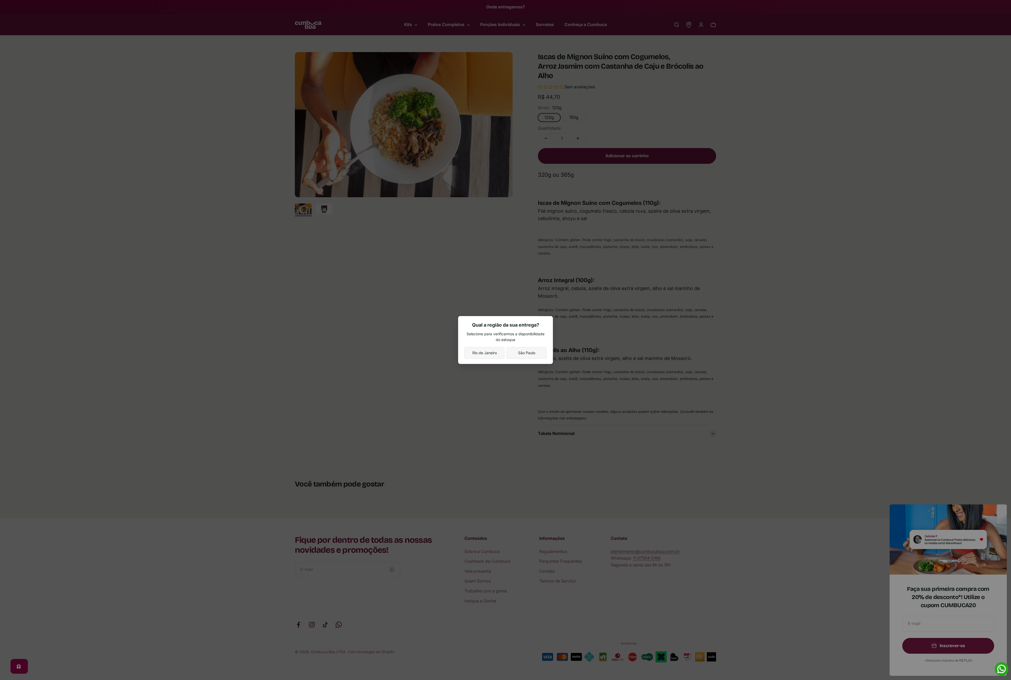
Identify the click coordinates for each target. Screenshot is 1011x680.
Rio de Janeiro (484, 353)
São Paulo (526, 353)
